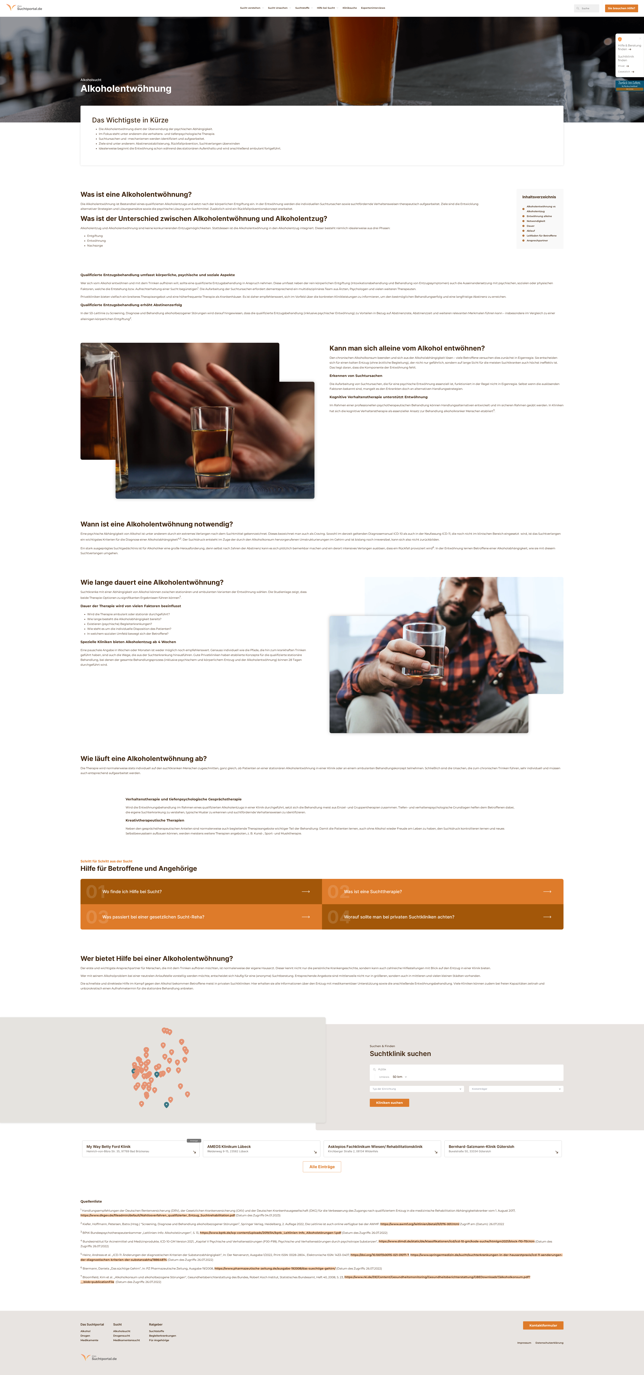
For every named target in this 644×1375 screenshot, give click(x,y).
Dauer (530, 225)
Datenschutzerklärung (549, 1342)
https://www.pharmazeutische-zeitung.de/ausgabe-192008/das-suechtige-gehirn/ (275, 1268)
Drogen (85, 1335)
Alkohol (85, 1331)
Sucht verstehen (250, 7)
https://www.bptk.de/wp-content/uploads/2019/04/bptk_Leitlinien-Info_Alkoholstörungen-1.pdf (270, 1232)
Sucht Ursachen (278, 7)
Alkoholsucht (121, 1331)
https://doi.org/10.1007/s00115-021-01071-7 (380, 1255)
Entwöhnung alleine (539, 216)
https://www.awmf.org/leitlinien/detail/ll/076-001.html (419, 1224)
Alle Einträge (322, 1166)
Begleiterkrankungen (162, 1335)
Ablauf (531, 230)
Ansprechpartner (537, 240)
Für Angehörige (159, 1340)
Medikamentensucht (126, 1340)
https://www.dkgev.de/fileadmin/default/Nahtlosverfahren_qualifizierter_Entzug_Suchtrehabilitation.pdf (157, 1215)
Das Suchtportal (92, 1324)
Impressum (524, 1342)
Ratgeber (156, 1324)
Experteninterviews (373, 7)
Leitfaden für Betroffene (542, 235)
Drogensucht (121, 1335)
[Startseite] (28, 16)
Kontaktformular (543, 1325)
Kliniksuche (350, 7)
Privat (621, 66)
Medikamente (89, 1340)
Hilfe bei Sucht (326, 7)
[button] (144, 1076)
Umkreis (384, 1076)
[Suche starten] (578, 8)
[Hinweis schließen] (640, 38)
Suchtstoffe (302, 7)
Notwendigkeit (536, 221)
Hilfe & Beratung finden (629, 47)
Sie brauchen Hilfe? (621, 8)
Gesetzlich (624, 71)
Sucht (117, 1324)
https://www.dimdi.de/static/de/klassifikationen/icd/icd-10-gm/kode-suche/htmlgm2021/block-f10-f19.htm (457, 1241)
